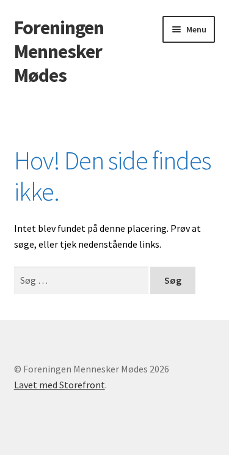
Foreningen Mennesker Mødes (59, 51)
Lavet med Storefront (59, 385)
